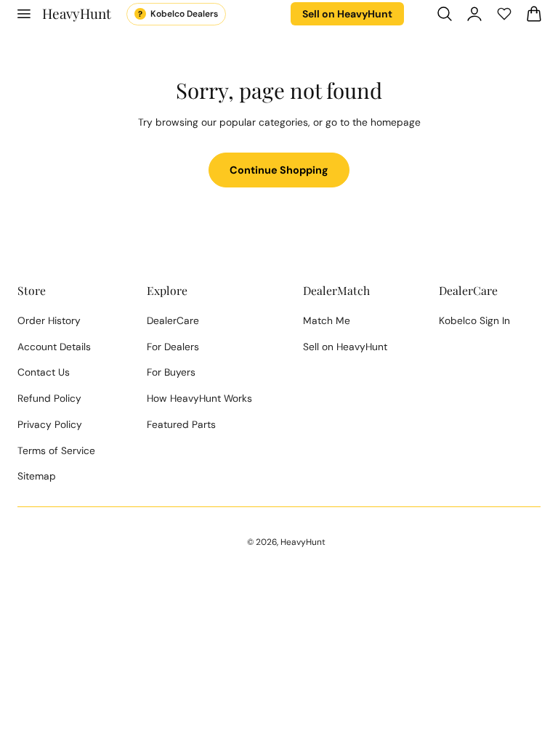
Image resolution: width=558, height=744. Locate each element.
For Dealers (173, 346)
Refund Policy (49, 398)
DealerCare (173, 320)
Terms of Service (56, 450)
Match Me (326, 320)
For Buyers (171, 372)
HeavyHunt (303, 542)
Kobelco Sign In (474, 320)
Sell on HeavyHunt (347, 13)
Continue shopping (279, 170)
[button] (23, 14)
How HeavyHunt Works (199, 398)
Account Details (54, 346)
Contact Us (43, 372)
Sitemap (36, 475)
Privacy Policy (49, 424)
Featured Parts (181, 424)
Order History (49, 320)
